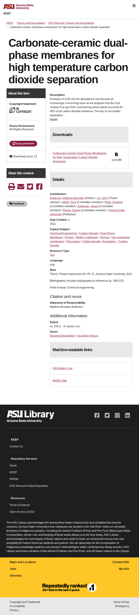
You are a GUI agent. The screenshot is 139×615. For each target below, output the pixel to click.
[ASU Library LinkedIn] (127, 415)
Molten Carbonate (87, 237)
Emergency (122, 606)
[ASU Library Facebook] (97, 415)
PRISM (13, 479)
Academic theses (87, 335)
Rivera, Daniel (71, 210)
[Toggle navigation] (134, 5)
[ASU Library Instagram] (117, 415)
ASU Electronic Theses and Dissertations (71, 23)
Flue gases (73, 241)
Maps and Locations (23, 562)
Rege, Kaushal (114, 202)
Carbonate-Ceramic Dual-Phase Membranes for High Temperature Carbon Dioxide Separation (79, 157)
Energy (69, 237)
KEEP (7, 13)
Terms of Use (121, 602)
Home (13, 465)
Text (52, 255)
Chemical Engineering (63, 233)
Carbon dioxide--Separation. (99, 241)
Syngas (104, 237)
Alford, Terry (69, 202)
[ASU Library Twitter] (107, 415)
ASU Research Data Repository (28, 485)
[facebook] (39, 186)
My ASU (124, 568)
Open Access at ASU (22, 511)
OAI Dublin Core (63, 368)
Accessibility (17, 606)
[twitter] (30, 186)
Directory (16, 575)
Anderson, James (87, 206)
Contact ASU (121, 562)
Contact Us (16, 446)
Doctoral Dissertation (62, 335)
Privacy (14, 610)
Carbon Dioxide (88, 233)
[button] (11, 156)
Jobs (13, 568)
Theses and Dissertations (31, 23)
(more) (54, 119)
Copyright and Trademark (25, 602)
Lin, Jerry (102, 198)
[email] (21, 186)
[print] (11, 186)
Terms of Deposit (19, 505)
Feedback (18, 203)
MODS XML (60, 380)
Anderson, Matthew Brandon (67, 198)
